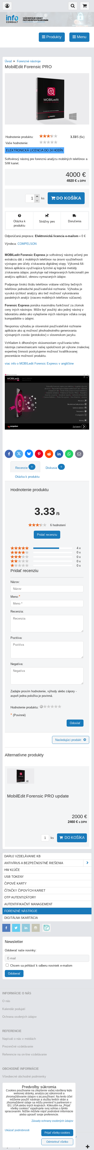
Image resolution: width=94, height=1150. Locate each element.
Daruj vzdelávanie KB (22, 856)
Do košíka (68, 198)
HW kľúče (12, 870)
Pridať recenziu (47, 534)
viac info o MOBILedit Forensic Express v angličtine (39, 363)
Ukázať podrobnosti (17, 1130)
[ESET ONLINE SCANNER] (46, 930)
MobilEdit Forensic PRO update (38, 796)
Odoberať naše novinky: (21, 950)
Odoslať (75, 723)
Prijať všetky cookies (57, 1132)
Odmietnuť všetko (57, 1141)
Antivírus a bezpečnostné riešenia (33, 863)
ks (52, 838)
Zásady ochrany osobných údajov (52, 1120)
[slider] (48, 136)
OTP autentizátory (20, 897)
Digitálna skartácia (21, 918)
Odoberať (14, 973)
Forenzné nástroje (20, 911)
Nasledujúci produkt (68, 740)
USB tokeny (14, 876)
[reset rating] (41, 706)
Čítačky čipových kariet (24, 890)
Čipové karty (15, 883)
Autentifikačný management (28, 904)
